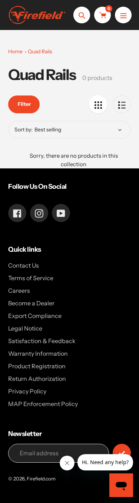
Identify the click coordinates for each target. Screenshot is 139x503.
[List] (122, 104)
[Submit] (122, 453)
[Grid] (98, 104)
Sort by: (23, 129)
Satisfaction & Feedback (42, 341)
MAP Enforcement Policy (43, 404)
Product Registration (37, 366)
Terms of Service (30, 278)
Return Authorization (37, 378)
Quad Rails (40, 51)
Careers (19, 290)
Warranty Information (38, 353)
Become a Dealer (31, 303)
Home (15, 51)
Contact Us (23, 265)
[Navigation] (123, 15)
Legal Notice (25, 328)
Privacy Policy (27, 391)
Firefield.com (41, 479)
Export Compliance (35, 315)
